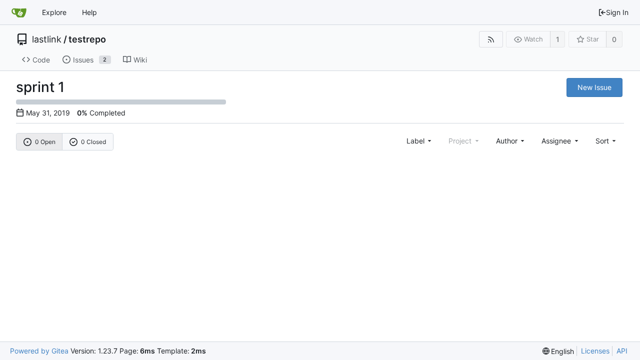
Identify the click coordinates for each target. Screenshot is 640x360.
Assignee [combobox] (556, 140)
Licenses (595, 350)
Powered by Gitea (39, 350)
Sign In (617, 12)
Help (89, 12)
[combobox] (420, 140)
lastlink (47, 39)
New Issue (595, 87)
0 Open (45, 142)
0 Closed (93, 142)
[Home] (19, 13)
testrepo (87, 39)
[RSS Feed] (490, 39)
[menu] (606, 140)
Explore (54, 12)
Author (507, 140)
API (622, 350)
